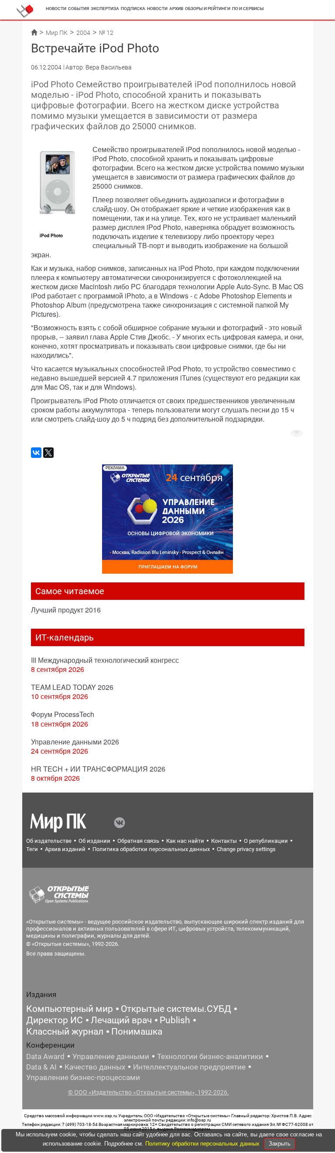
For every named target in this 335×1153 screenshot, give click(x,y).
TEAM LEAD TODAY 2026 (72, 687)
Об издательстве (49, 841)
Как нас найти (185, 841)
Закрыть (280, 1143)
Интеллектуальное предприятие (189, 1067)
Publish (175, 1020)
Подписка (133, 8)
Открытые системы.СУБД (176, 1009)
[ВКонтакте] (36, 452)
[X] (48, 452)
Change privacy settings (246, 849)
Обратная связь (138, 841)
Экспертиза (105, 8)
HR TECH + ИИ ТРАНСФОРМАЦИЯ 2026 (98, 769)
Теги (32, 849)
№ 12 (106, 32)
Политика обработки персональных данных (151, 849)
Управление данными (110, 1056)
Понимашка (136, 1031)
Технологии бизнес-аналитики (210, 1056)
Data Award (45, 1056)
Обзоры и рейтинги (207, 8)
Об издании (94, 841)
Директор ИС (54, 1020)
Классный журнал (64, 1031)
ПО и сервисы (248, 8)
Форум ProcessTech (62, 714)
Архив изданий (65, 849)
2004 (83, 32)
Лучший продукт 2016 (66, 610)
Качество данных (95, 1067)
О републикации (266, 841)
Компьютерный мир (69, 1009)
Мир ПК (57, 32)
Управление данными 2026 (75, 742)
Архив (176, 8)
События (78, 8)
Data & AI (41, 1067)
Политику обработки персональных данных (203, 1143)
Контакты (224, 841)
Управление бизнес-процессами (83, 1077)
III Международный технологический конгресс (105, 660)
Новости (56, 8)
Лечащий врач (121, 1020)
